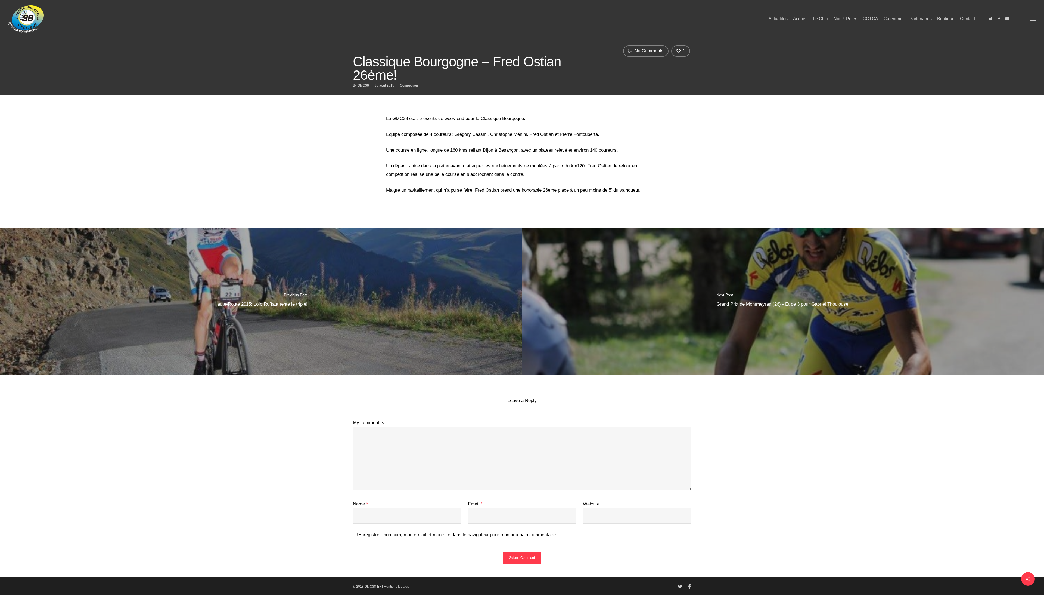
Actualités (778, 18)
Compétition (409, 85)
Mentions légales (396, 586)
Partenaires (920, 18)
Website (591, 504)
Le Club (820, 18)
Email (475, 504)
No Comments (648, 50)
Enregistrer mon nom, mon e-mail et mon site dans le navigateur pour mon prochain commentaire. (457, 534)
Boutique (946, 18)
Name (360, 504)
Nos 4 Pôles (845, 18)
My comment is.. (370, 422)
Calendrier (894, 18)
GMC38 (363, 85)
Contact (967, 18)
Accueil (800, 18)
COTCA (870, 18)
